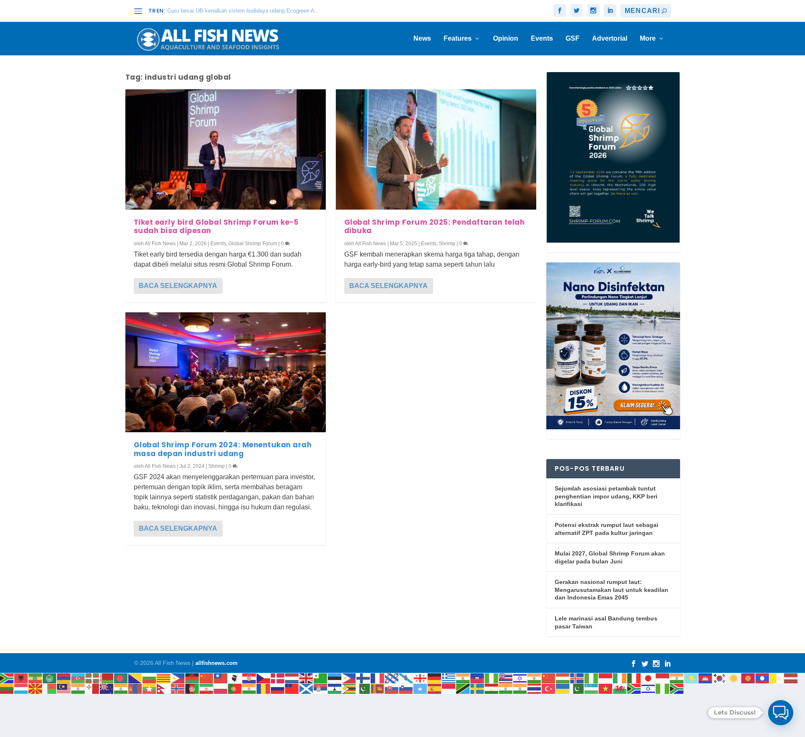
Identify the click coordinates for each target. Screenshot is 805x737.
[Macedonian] (36, 688)
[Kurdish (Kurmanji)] (734, 677)
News (422, 38)
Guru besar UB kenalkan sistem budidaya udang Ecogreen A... (243, 11)
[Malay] (64, 688)
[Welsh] (620, 688)
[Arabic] (50, 677)
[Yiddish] (648, 688)
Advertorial (609, 38)
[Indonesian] (606, 677)
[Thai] (534, 688)
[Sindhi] (363, 688)
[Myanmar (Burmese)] (150, 688)
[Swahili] (463, 688)
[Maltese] (93, 688)
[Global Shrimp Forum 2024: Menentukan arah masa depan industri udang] (225, 372)
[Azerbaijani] (78, 677)
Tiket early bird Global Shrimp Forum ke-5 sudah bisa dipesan (216, 226)
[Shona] (349, 688)
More (648, 38)
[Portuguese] (235, 688)
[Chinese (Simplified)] (207, 677)
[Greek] (449, 677)
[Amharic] (36, 677)
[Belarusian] (107, 677)
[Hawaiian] (506, 677)
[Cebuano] (178, 677)
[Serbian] (321, 688)
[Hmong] (549, 677)
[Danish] (278, 677)
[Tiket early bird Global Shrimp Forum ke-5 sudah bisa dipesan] (225, 149)
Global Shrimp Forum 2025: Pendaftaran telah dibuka (434, 226)
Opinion (505, 38)
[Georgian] (420, 677)
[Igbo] (591, 677)
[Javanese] (663, 677)
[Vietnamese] (606, 688)
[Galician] (406, 677)
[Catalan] (164, 677)
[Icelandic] (577, 677)
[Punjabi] (249, 688)
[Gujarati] (463, 677)
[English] (306, 677)
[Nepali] (164, 688)
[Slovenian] (406, 688)
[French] (378, 677)
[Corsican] (235, 677)
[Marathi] (121, 688)
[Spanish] (435, 688)
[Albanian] (21, 677)
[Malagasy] (50, 688)
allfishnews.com (216, 663)
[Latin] (777, 677)
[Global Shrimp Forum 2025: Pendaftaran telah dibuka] (436, 149)
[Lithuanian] (7, 688)
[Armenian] (64, 677)
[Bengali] (121, 677)
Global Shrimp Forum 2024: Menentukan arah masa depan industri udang (223, 449)
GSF (572, 38)
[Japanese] (648, 677)
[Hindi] (534, 677)
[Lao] (763, 677)
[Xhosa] (634, 688)
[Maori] (107, 688)
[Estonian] (335, 677)
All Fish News (160, 244)
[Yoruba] (663, 688)
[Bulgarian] (150, 677)
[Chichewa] (192, 677)
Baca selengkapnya (178, 285)
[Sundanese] (449, 688)
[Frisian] (392, 677)
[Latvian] (791, 677)
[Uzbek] (591, 688)
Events (542, 38)
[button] (780, 712)
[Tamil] (506, 688)
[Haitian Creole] (477, 677)
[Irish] (620, 677)
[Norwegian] (178, 688)
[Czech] (264, 677)
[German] (435, 677)
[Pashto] (192, 688)
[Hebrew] (520, 677)
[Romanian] (264, 688)
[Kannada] (677, 677)
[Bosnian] (135, 677)
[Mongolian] (135, 688)
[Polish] (221, 688)
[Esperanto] (321, 677)
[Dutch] (292, 677)
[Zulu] (677, 688)
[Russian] (278, 688)
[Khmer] (706, 677)
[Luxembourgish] (21, 688)
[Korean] (720, 677)
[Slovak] (392, 688)
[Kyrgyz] (748, 677)
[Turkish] (549, 688)
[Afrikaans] (7, 677)
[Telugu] (520, 688)
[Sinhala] (378, 688)
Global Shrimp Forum (253, 244)
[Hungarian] (563, 677)
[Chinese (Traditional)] (221, 677)
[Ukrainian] (563, 688)
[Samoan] (292, 688)
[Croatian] (249, 677)
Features (458, 38)
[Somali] (420, 688)
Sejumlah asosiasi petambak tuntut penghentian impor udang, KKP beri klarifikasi (606, 496)
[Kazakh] (691, 677)
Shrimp (216, 466)
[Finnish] (363, 677)
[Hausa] (492, 677)
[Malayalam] (78, 688)
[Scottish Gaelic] (306, 688)
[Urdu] (577, 688)
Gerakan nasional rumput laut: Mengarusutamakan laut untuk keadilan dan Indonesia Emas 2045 (611, 590)
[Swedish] (477, 688)
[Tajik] (492, 688)
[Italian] (634, 677)
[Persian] (207, 688)
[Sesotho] (335, 688)
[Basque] (93, 677)
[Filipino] (349, 677)
